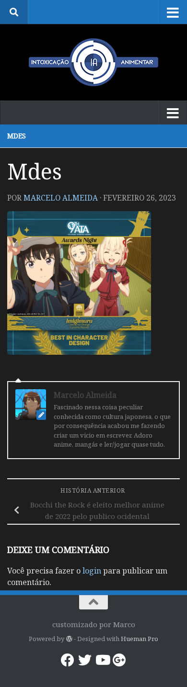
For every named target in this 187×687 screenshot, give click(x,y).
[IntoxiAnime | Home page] (93, 62)
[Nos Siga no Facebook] (67, 660)
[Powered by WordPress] (69, 639)
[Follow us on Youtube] (102, 660)
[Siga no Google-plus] (119, 660)
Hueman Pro (139, 638)
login (91, 570)
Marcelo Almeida (60, 197)
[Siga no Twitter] (85, 660)
